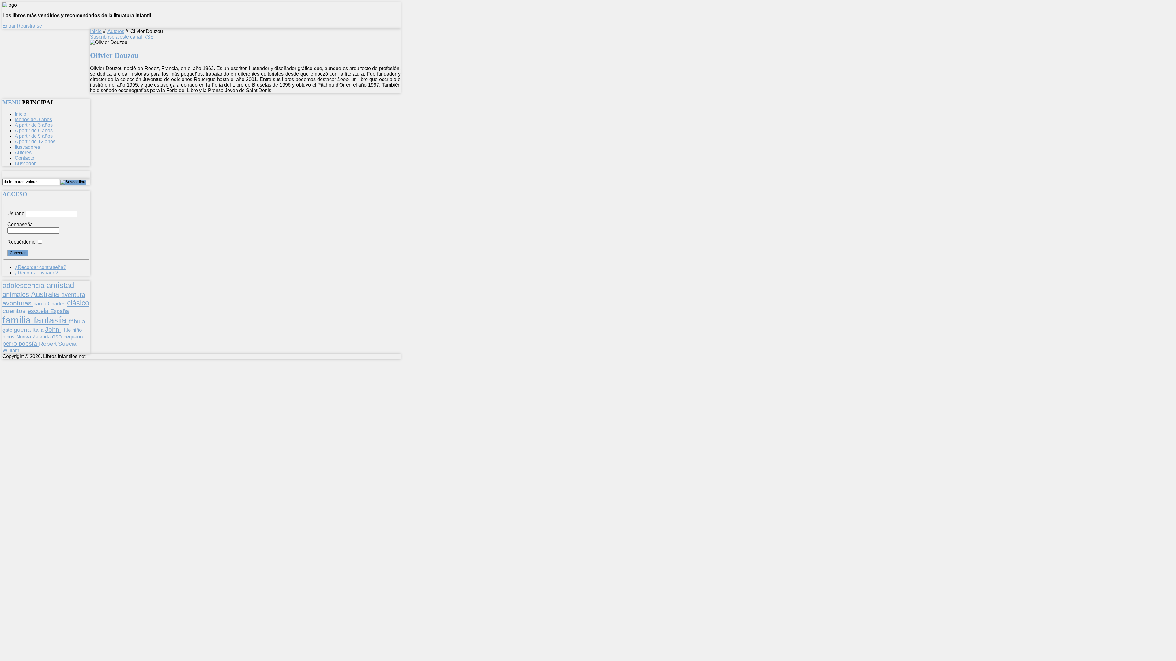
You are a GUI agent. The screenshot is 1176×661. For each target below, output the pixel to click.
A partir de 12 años (35, 141)
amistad (60, 285)
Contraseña (20, 224)
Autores (115, 31)
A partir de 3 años (34, 125)
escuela (39, 311)
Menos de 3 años (33, 119)
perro (10, 343)
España (59, 311)
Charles (57, 304)
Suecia (67, 343)
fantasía (51, 320)
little (66, 330)
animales (16, 294)
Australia (46, 294)
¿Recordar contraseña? (40, 267)
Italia (38, 330)
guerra (23, 330)
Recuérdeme (21, 242)
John (53, 329)
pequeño (73, 337)
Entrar (9, 25)
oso (57, 336)
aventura (73, 294)
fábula (77, 321)
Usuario (15, 213)
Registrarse (29, 25)
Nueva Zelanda (34, 337)
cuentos (15, 310)
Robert (48, 344)
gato (8, 330)
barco (40, 304)
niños (9, 337)
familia (18, 320)
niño (77, 330)
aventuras (17, 303)
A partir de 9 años (34, 136)
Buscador (25, 163)
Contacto (24, 158)
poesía (29, 343)
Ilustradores (27, 147)
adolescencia (24, 285)
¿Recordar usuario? (36, 272)
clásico (78, 303)
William (10, 350)
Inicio (96, 31)
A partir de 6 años (34, 130)
